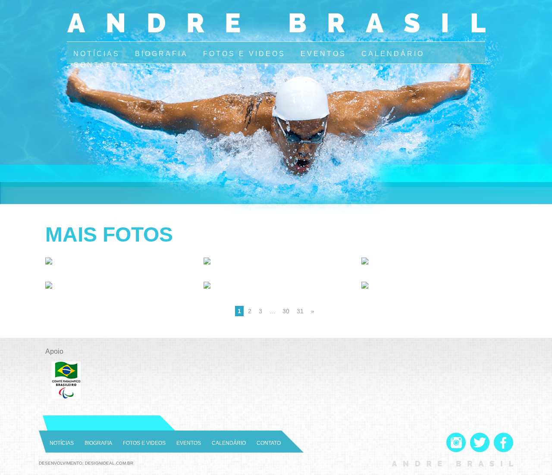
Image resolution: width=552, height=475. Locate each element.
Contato (96, 65)
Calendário (392, 53)
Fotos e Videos (244, 53)
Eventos (323, 53)
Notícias (96, 53)
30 (285, 311)
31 (300, 311)
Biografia (161, 53)
